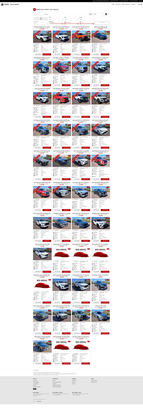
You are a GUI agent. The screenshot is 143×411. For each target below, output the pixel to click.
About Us (74, 382)
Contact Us (46, 54)
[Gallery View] (106, 14)
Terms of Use (94, 382)
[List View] (108, 14)
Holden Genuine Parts (57, 382)
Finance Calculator (37, 386)
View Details (38, 54)
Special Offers (125, 4)
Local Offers (35, 383)
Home (113, 4)
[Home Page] (5, 4)
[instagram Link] (141, 1)
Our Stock (118, 4)
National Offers (36, 382)
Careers (73, 383)
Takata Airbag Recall (57, 386)
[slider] (62, 23)
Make (50, 17)
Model (65, 17)
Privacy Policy (94, 380)
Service (133, 4)
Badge (81, 17)
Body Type (36, 21)
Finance (34, 385)
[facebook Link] (139, 1)
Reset (90, 14)
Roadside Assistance (57, 385)
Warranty (54, 383)
